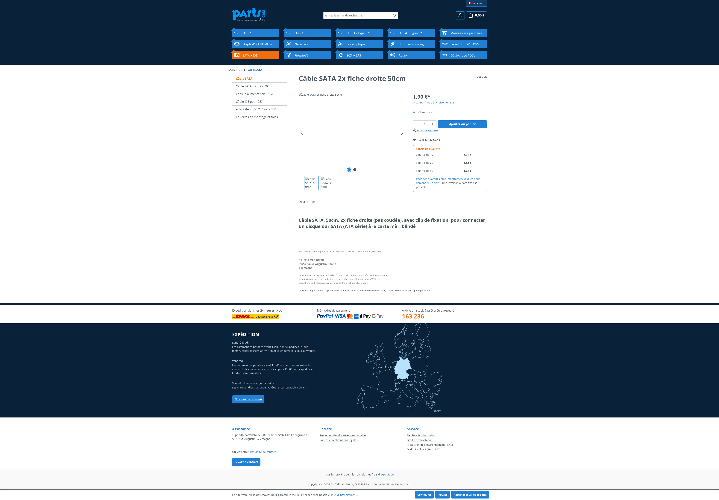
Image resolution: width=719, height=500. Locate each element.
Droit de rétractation (420, 440)
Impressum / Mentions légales (339, 440)
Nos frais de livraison (248, 399)
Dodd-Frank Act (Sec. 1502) (423, 449)
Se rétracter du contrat (421, 435)
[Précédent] (301, 133)
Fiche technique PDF (427, 130)
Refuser (442, 494)
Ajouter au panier (462, 124)
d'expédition (386, 474)
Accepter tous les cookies (470, 494)
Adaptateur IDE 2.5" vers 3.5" (256, 109)
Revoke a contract (246, 462)
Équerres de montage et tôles (257, 117)
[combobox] (356, 15)
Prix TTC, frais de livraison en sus (433, 102)
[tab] (307, 202)
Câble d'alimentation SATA (254, 94)
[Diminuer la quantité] (417, 124)
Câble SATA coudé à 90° (252, 86)
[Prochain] (402, 133)
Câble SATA (244, 79)
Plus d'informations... (344, 495)
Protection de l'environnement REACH (430, 444)
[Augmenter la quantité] (433, 124)
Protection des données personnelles (343, 435)
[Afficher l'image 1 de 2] (349, 169)
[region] (352, 141)
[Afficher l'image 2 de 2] (354, 169)
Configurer (424, 494)
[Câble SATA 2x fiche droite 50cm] (352, 133)
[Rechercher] (393, 15)
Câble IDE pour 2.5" (249, 102)
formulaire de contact (262, 452)
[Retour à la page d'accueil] (249, 14)
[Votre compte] (460, 15)
